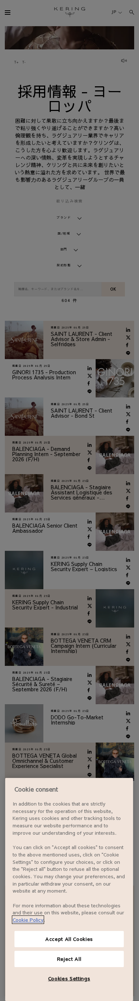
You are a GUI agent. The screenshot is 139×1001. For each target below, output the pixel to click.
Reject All (69, 958)
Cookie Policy (28, 919)
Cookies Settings (69, 978)
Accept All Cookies (69, 938)
